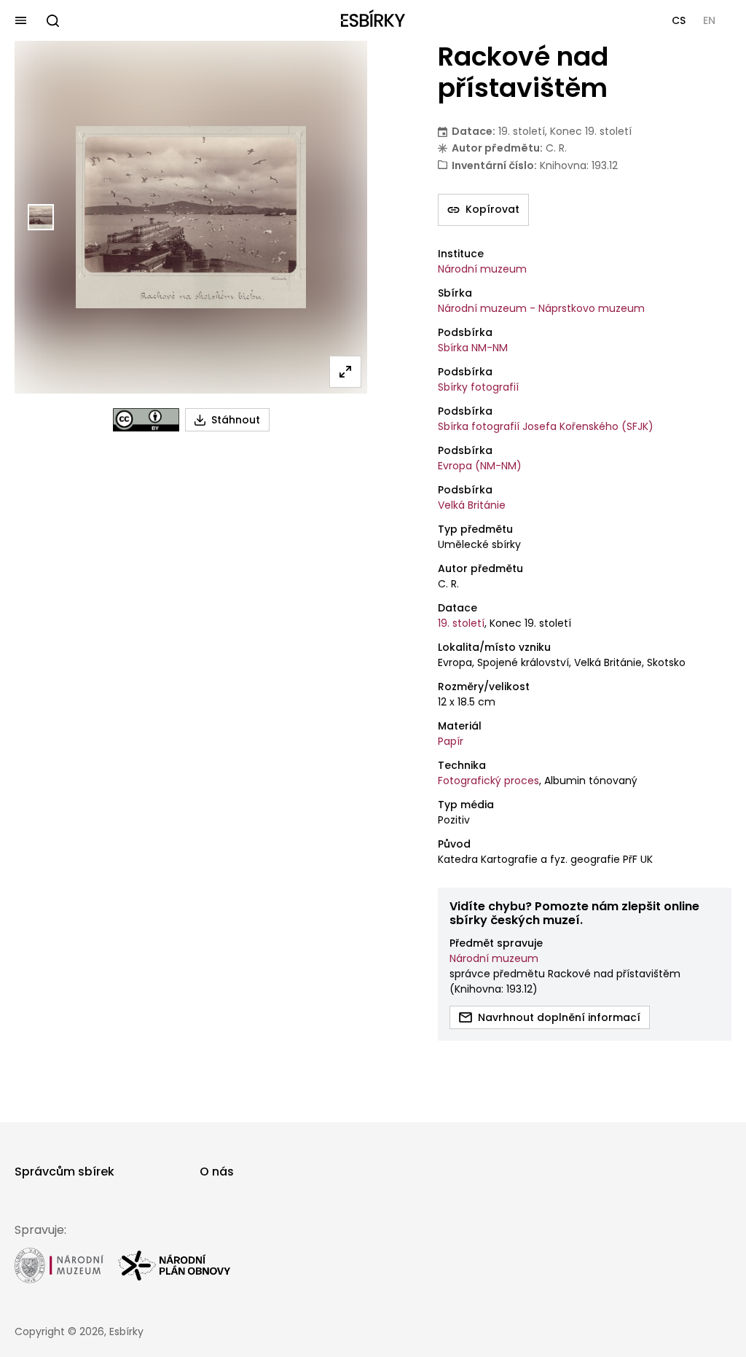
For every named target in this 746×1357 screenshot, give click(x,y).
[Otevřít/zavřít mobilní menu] (20, 20)
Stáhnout (235, 419)
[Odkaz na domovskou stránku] (373, 20)
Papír (450, 741)
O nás (217, 1171)
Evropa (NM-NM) (480, 465)
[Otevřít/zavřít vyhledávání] (52, 20)
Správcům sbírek (64, 1171)
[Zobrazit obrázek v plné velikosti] (345, 372)
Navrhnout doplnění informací (559, 1017)
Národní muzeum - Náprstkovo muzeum (541, 308)
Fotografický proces (488, 780)
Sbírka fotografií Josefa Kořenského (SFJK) (545, 426)
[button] (678, 20)
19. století (461, 623)
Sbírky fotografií (478, 387)
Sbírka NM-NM (473, 347)
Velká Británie (472, 505)
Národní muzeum (482, 269)
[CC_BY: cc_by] (146, 419)
